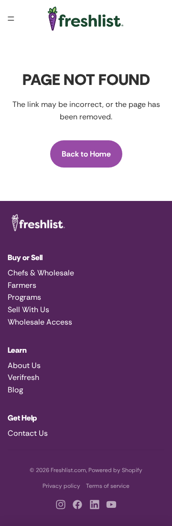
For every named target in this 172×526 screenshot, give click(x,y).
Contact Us (28, 433)
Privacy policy (61, 486)
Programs (24, 297)
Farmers (22, 285)
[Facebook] (77, 504)
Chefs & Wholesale (41, 273)
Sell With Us (28, 310)
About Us (24, 365)
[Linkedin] (94, 504)
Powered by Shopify (115, 470)
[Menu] (11, 19)
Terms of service (107, 486)
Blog (15, 390)
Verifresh (23, 377)
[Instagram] (60, 504)
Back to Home (86, 154)
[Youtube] (111, 504)
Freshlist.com (68, 470)
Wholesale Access (40, 322)
